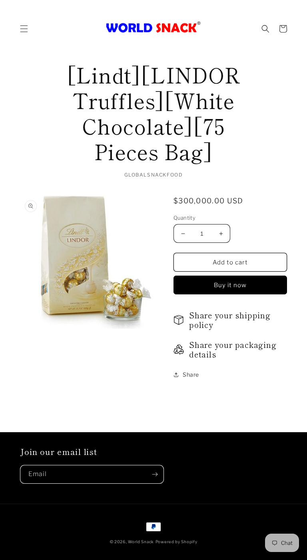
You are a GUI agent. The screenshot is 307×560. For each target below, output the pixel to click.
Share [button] (191, 374)
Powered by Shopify (176, 541)
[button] (24, 29)
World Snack (141, 541)
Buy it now (230, 285)
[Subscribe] (154, 474)
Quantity (184, 217)
